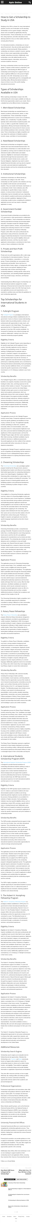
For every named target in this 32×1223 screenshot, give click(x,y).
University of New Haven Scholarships (16, 1182)
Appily (20, 1059)
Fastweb (13, 1059)
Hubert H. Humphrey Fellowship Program (14, 901)
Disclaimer (9, 1216)
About (14, 1216)
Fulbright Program (8, 314)
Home (2, 13)
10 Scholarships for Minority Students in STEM (18, 1200)
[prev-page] (15, 1212)
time (16, 1218)
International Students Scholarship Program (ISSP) (17, 762)
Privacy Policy (21, 1216)
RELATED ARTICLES (10, 1179)
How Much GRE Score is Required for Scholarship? (7, 1172)
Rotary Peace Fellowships (10, 615)
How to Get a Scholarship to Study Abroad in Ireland (18, 1206)
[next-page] (17, 1212)
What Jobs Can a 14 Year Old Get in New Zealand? (24, 1172)
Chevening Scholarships (9, 466)
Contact (28, 1216)
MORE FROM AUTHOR (22, 1179)
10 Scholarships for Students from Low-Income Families (18, 1195)
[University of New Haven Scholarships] (4, 1184)
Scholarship (7, 13)
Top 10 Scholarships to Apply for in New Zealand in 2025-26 (19, 1189)
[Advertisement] (16, 8)
